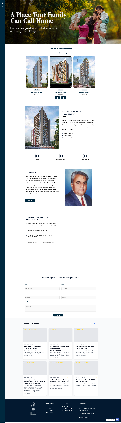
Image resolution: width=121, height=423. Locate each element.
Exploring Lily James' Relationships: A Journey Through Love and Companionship (34, 381)
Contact (50, 414)
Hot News (43, 344)
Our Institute (49, 412)
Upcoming (64, 53)
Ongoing (56, 53)
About (49, 408)
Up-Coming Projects (67, 408)
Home (49, 407)
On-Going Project (66, 406)
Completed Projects (67, 410)
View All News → (94, 323)
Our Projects (49, 410)
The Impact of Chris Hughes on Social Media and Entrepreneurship (59, 348)
